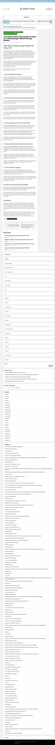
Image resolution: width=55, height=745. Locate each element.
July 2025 (6, 420)
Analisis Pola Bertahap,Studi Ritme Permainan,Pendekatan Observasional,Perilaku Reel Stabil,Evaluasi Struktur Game (26, 457)
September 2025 (8, 416)
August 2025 (7, 418)
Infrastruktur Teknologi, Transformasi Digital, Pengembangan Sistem (17, 516)
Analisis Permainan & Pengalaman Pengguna (13, 455)
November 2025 (8, 411)
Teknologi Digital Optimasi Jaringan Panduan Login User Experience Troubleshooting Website (21, 709)
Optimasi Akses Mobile (9, 551)
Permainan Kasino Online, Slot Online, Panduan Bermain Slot (16, 614)
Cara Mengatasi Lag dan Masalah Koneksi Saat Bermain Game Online (19, 243)
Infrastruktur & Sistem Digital (10, 509)
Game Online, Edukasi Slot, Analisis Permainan (13, 487)
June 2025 (7, 422)
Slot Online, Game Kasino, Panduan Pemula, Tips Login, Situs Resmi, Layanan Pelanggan (20, 645)
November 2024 (8, 438)
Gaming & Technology (9, 498)
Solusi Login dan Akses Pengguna (11, 673)
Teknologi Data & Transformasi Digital (12, 702)
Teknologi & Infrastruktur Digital (10, 689)
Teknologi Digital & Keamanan (10, 706)
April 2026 (7, 400)
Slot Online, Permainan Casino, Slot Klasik (12, 658)
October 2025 (7, 413)
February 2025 (7, 431)
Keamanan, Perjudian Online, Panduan (11, 542)
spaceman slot (7, 678)
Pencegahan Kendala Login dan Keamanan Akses (14, 587)
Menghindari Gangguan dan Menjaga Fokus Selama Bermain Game (18, 239)
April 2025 (7, 427)
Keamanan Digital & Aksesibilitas (11, 533)
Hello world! (18, 387)
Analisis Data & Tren (19, 32)
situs (6, 293)
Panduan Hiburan (8, 571)
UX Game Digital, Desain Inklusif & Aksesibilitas (13, 733)
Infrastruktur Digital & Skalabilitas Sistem (12, 511)
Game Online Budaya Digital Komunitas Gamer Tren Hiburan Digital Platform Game (19, 483)
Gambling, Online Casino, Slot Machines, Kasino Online (15, 476)
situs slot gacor (8, 280)
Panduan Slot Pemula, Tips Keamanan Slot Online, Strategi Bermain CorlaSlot (19, 581)
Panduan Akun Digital (9, 564)
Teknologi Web (7, 722)
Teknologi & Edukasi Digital (10, 684)
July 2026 (6, 394)
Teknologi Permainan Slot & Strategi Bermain (13, 717)
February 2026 (7, 405)
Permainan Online (8, 616)
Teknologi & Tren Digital (9, 700)
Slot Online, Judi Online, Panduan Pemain (12, 651)
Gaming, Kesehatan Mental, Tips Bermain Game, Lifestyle (15, 500)
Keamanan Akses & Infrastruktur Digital (12, 527)
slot (16, 68)
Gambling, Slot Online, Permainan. (11, 478)
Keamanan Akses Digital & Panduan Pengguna (13, 529)
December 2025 (8, 409)
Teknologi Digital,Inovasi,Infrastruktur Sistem (13, 713)
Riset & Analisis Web (8, 627)
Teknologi (7, 682)
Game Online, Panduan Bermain (10, 489)
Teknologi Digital (8, 704)
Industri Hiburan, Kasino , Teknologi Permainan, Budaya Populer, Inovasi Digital (19, 505)
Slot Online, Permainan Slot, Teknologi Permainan (14, 660)
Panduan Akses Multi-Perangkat (10, 558)
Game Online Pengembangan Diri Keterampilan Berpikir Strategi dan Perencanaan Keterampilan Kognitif (23, 485)
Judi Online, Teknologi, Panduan (10, 520)
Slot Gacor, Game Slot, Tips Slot (10, 640)
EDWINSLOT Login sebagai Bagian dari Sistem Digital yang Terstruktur (40, 21)
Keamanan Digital (8, 531)
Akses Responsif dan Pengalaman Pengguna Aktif (14, 446)
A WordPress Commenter (9, 387)
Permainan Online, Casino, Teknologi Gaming (13, 618)
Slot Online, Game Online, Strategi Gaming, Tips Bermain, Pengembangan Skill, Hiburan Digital (21, 647)
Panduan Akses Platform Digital (10, 562)
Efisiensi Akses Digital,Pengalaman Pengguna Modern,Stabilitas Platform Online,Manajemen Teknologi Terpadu (25, 472)
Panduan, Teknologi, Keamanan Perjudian (12, 585)
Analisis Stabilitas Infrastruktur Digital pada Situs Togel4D (16, 235)
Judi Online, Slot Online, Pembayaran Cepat (12, 518)
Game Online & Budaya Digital (10, 480)
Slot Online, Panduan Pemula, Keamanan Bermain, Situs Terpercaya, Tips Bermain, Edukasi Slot (22, 653)
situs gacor (7, 631)
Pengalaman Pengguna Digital (10, 594)
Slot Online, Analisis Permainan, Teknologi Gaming (14, 642)
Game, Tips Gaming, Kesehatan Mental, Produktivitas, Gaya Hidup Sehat (18, 494)
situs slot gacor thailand (9, 636)
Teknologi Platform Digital (9, 720)
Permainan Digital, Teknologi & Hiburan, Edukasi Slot (14, 607)
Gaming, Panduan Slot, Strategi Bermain (12, 502)
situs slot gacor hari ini (9, 267)
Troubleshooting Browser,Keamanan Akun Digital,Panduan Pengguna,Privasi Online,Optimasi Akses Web (23, 728)
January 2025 (7, 433)
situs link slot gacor (8, 263)
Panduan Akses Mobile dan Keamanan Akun (13, 555)
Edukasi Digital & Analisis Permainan (11, 466)
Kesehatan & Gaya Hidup (9, 544)
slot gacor (7, 302)
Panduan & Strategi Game (9, 553)
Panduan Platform (8, 573)
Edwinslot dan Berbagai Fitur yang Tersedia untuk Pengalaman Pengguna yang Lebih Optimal (21, 374)
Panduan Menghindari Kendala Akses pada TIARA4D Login (15, 372)
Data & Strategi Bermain (9, 462)
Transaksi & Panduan (8, 726)
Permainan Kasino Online (9, 612)
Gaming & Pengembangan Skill (10, 496)
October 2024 (7, 440)
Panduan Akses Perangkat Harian (11, 560)
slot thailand (7, 662)
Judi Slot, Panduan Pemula (10, 522)
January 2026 (7, 407)
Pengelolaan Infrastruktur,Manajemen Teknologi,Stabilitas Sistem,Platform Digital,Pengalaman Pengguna (23, 596)
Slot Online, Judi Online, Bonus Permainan (12, 649)
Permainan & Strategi (9, 605)
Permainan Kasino (8, 609)
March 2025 (7, 429)
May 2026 (6, 398)
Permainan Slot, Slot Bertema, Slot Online (12, 623)
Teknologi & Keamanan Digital (10, 693)
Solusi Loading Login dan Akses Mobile (12, 671)
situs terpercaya (8, 324)
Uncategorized (7, 731)
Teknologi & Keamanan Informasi (11, 695)
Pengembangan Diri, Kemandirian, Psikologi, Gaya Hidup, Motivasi (16, 601)
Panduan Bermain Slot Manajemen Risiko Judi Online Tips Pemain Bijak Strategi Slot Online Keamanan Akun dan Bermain (26, 569)
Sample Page (26, 17)
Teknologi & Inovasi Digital (10, 691)
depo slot (6, 298)
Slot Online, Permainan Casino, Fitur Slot (12, 656)
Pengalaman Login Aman (9, 592)
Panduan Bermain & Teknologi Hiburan (12, 566)
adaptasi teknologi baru (11, 218)
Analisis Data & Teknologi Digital (9, 32)
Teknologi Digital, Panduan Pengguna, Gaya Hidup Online (15, 711)
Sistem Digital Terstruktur (9, 629)
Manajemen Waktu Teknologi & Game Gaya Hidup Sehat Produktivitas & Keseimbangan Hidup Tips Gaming (24, 549)
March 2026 (7, 402)
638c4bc (6, 42)
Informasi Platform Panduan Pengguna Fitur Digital (14, 507)
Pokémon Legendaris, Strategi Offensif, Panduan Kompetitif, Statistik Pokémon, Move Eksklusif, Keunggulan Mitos (25, 625)
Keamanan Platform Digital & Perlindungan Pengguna (14, 538)
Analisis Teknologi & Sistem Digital (11, 459)
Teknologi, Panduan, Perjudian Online (11, 724)
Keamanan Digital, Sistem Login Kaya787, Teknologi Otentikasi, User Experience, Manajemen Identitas (23, 535)
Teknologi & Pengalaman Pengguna (11, 698)
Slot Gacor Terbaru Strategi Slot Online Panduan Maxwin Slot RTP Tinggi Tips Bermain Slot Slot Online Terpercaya (25, 638)
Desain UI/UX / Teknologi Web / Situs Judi (12, 464)
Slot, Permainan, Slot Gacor (10, 664)
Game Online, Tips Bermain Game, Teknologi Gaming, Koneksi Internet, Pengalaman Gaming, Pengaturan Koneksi (25, 491)
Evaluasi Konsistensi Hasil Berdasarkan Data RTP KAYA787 (17, 247)
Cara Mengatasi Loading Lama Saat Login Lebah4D (14, 381)
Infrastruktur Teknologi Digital (10, 513)
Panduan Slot (7, 575)
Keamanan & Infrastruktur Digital (11, 524)
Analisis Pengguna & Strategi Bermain (11, 453)
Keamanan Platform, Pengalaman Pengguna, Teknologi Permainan (17, 540)
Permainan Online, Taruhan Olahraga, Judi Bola (13, 620)
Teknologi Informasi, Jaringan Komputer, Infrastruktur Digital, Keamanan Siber (19, 715)
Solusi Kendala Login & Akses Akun (11, 669)
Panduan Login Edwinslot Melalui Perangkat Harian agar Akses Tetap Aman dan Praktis (33, 1)
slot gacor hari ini (8, 307)
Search (5, 363)
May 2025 (6, 424)
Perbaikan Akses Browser (9, 603)
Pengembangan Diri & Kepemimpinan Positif (13, 598)
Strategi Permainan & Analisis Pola (11, 680)
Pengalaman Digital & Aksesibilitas (11, 590)
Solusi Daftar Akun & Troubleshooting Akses (13, 667)
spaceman (7, 350)
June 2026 (7, 396)
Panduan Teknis (8, 583)
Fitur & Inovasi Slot (8, 474)
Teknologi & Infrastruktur (9, 686)
